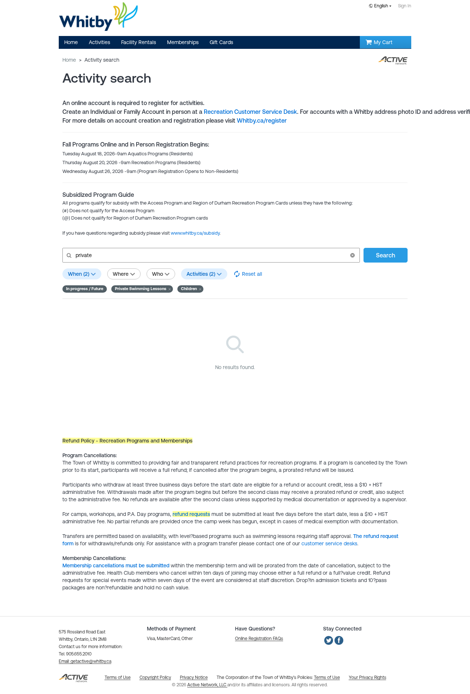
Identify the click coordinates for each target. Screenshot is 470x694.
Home (69, 60)
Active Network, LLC (207, 684)
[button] (352, 255)
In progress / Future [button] (84, 288)
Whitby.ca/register (262, 120)
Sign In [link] (404, 5)
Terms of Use (327, 677)
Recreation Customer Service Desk (250, 111)
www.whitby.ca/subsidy (195, 233)
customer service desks (329, 543)
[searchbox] (210, 255)
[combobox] (381, 6)
